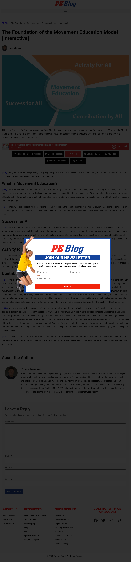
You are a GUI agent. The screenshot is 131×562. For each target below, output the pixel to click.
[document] (65, 281)
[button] (113, 236)
